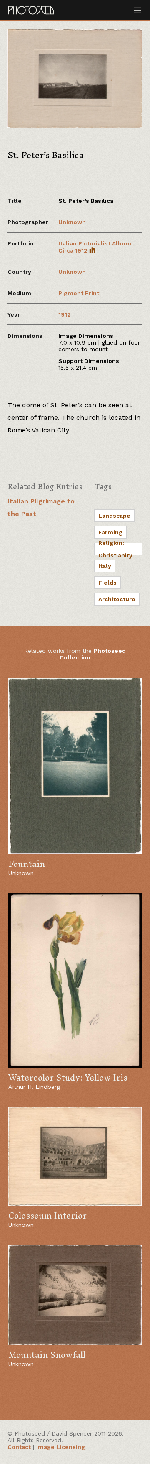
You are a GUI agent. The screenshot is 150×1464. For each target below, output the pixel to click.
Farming (110, 532)
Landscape (114, 515)
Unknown (72, 222)
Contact (19, 1447)
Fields (107, 582)
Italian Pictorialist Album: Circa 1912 (95, 247)
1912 (64, 314)
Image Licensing (60, 1447)
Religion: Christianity (115, 549)
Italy (104, 565)
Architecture (116, 599)
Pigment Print (78, 293)
